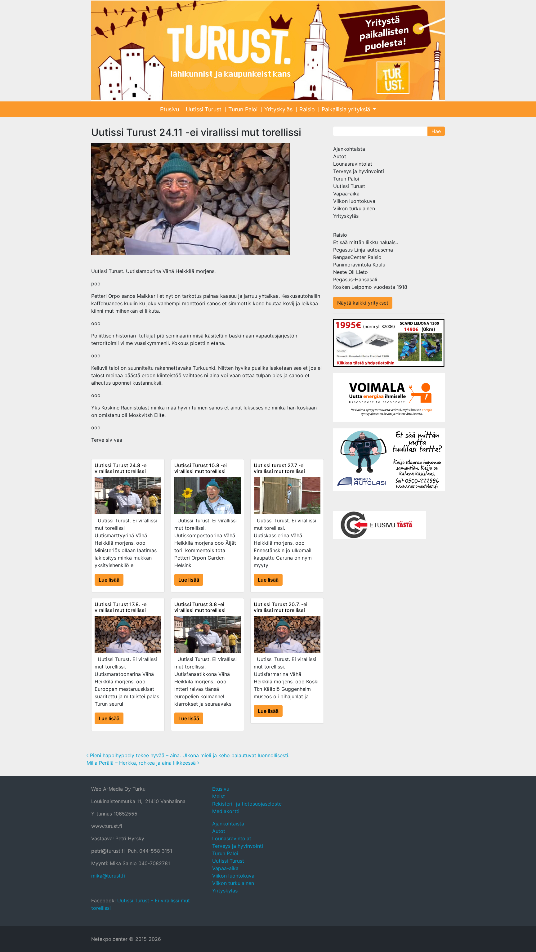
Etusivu (169, 109)
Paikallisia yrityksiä (347, 109)
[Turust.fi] (268, 50)
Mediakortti (225, 811)
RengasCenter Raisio (357, 257)
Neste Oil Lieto (350, 272)
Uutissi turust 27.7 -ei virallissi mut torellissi (279, 468)
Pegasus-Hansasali (355, 279)
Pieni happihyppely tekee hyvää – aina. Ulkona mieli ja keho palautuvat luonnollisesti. (188, 755)
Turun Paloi (242, 109)
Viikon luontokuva (354, 201)
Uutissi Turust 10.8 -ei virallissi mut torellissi (200, 468)
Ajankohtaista (349, 149)
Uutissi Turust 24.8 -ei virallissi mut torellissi (121, 468)
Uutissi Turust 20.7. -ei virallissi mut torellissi (280, 607)
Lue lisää (109, 580)
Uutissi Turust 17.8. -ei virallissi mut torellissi (121, 607)
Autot (339, 156)
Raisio (307, 109)
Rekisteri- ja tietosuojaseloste (247, 804)
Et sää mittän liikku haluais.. (365, 242)
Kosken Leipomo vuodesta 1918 (370, 287)
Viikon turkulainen (354, 208)
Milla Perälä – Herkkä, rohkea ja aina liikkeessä (142, 763)
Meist (218, 796)
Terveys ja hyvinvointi (358, 171)
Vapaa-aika (346, 193)
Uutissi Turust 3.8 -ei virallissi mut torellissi (200, 607)
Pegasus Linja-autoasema (363, 250)
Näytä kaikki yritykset (362, 303)
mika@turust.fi (108, 876)
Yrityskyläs (278, 109)
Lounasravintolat (352, 164)
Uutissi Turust (203, 109)
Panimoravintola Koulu (359, 264)
